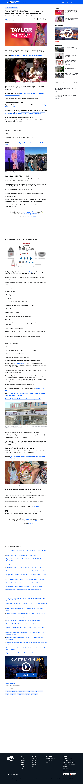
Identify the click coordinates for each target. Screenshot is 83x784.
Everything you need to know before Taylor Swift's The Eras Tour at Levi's (24, 567)
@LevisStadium (25, 213)
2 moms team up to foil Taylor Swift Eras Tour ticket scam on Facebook (23, 620)
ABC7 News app (25, 112)
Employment (65, 768)
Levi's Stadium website (19, 363)
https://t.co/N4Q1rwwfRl (35, 520)
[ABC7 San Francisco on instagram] (14, 774)
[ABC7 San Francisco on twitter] (11, 774)
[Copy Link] (46, 19)
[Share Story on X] (35, 19)
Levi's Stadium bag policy (28, 272)
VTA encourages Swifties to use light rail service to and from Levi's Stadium (25, 579)
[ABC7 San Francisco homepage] (14, 2)
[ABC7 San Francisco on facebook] (8, 774)
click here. (36, 506)
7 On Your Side (49, 760)
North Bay (34, 766)
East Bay (34, 760)
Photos (22, 766)
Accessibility (65, 766)
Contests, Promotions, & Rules (69, 770)
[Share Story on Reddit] (38, 19)
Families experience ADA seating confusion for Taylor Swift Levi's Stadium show (26, 613)
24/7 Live (24, 2)
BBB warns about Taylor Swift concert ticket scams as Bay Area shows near (24, 624)
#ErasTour (27, 519)
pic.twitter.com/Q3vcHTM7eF (26, 522)
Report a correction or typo (10, 683)
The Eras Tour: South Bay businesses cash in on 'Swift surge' (21, 555)
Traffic (22, 762)
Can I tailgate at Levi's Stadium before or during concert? (22, 399)
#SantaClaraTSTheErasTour (33, 213)
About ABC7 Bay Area (67, 758)
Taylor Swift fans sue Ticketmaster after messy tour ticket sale (21, 653)
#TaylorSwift (33, 518)
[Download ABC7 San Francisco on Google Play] (73, 774)
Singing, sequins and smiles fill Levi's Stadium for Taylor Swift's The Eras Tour (25, 564)
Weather (23, 760)
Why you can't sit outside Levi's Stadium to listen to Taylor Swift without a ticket (26, 571)
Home (22, 758)
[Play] (66, 33)
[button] (7, 2)
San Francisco (35, 758)
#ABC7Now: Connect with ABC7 (69, 762)
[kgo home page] (10, 758)
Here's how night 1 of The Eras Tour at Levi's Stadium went (27, 55)
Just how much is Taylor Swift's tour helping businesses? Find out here (23, 589)
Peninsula (34, 764)
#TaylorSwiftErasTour (32, 211)
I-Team (47, 762)
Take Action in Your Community (69, 764)
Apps (22, 768)
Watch (22, 764)
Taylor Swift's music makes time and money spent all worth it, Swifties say (24, 583)
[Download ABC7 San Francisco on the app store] (66, 774)
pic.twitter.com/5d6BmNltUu (26, 214)
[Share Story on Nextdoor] (40, 19)
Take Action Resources (50, 758)
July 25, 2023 (33, 216)
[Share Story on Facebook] (32, 19)
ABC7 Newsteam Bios (67, 760)
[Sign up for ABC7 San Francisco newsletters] (17, 774)
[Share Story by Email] (43, 19)
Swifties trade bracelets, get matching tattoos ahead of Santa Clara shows (24, 586)
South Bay (34, 762)
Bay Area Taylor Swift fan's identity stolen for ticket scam (20, 617)
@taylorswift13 (28, 212)
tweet (16, 178)
